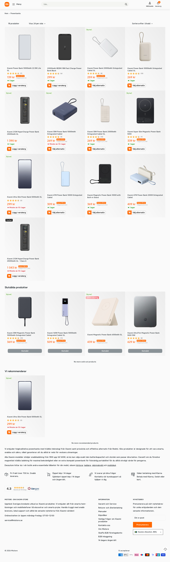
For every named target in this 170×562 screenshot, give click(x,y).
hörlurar (79, 465)
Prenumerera (142, 524)
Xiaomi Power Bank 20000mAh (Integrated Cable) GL (104, 69)
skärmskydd (98, 465)
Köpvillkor (102, 515)
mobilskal (111, 465)
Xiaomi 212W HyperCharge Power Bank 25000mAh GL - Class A (23, 260)
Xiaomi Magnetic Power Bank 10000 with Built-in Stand (104, 196)
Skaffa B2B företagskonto (110, 533)
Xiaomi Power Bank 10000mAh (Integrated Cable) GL (144, 69)
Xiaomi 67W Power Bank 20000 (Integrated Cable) (145, 196)
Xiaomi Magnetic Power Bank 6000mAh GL (104, 335)
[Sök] (126, 4)
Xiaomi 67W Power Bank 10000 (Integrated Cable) (64, 196)
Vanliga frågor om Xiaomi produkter (109, 520)
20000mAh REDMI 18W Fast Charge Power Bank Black (64, 69)
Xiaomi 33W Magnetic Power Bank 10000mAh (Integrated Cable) (21, 334)
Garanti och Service (107, 504)
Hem (6, 13)
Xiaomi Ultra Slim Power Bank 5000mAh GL (24, 197)
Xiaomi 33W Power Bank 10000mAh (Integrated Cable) (61, 133)
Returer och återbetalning (110, 507)
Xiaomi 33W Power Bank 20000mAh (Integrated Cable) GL (101, 133)
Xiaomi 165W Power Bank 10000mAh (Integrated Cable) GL (62, 334)
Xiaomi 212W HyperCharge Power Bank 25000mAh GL (23, 133)
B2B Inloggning (105, 536)
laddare (87, 465)
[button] (22, 488)
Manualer (102, 511)
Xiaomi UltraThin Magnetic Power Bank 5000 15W (143, 334)
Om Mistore (103, 529)
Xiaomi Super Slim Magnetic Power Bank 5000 (144, 133)
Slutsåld (24, 351)
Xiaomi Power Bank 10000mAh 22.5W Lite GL (24, 69)
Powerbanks (16, 13)
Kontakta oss (104, 525)
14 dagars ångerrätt (107, 540)
